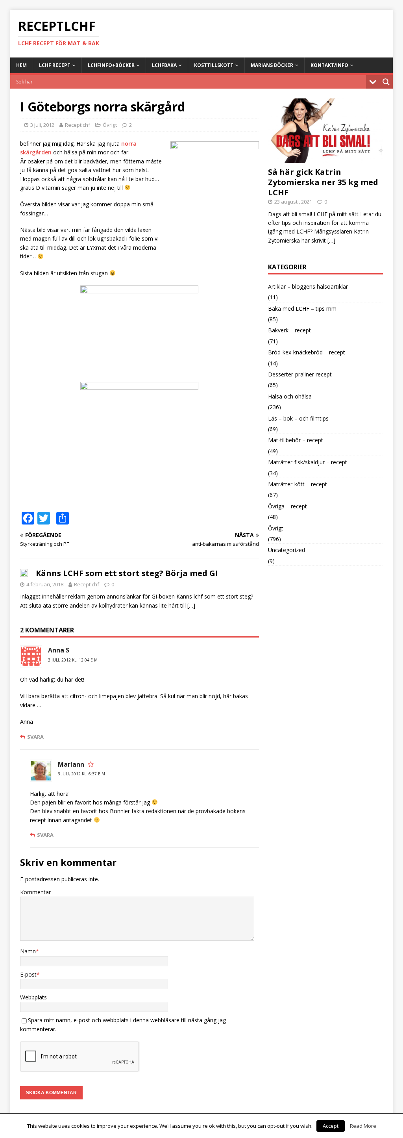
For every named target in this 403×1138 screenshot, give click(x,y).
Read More (363, 1125)
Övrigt (110, 124)
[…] (191, 605)
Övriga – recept (287, 506)
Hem (21, 65)
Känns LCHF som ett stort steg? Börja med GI (127, 573)
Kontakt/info (329, 65)
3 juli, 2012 (42, 124)
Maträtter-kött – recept (297, 484)
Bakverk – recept (289, 330)
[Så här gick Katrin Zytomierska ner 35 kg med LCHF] (325, 158)
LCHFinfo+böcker (111, 65)
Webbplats (33, 997)
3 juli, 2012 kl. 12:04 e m (73, 660)
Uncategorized (286, 550)
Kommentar (35, 892)
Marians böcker (272, 65)
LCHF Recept (54, 65)
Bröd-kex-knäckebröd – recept (306, 352)
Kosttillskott (213, 65)
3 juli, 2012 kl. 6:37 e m (81, 774)
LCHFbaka (164, 65)
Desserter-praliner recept (300, 374)
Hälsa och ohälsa (290, 396)
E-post (28, 974)
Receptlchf (77, 124)
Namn (28, 951)
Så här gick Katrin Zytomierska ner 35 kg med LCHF (323, 182)
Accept (330, 1125)
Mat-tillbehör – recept (295, 440)
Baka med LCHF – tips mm (302, 308)
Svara (35, 736)
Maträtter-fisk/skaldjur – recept (307, 462)
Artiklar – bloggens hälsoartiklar (308, 286)
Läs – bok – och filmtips (298, 418)
